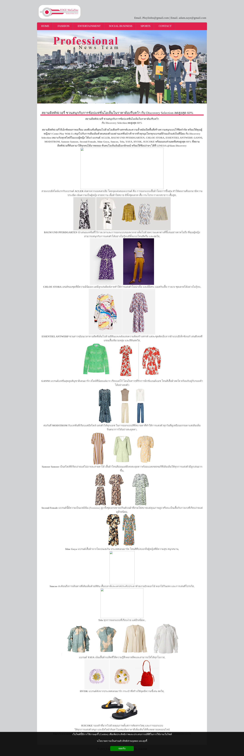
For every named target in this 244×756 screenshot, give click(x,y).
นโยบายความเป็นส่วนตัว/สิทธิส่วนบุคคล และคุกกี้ (122, 741)
